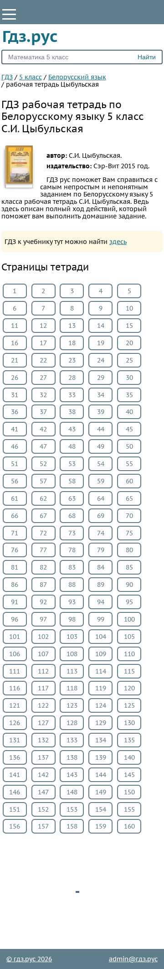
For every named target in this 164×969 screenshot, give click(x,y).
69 (100, 516)
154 (100, 809)
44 (100, 429)
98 (72, 619)
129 (100, 723)
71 (14, 533)
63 (72, 498)
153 (72, 809)
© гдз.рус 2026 (29, 959)
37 (43, 412)
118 (72, 688)
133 (72, 740)
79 (100, 550)
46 (14, 446)
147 (43, 792)
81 (14, 567)
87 (43, 584)
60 (129, 481)
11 (14, 325)
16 (14, 343)
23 (72, 360)
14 (100, 325)
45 (129, 429)
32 (43, 395)
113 (72, 671)
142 (43, 775)
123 (72, 705)
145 (129, 775)
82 (43, 567)
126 (14, 723)
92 (43, 602)
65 (129, 498)
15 (129, 325)
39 (100, 412)
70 (129, 516)
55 (129, 464)
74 (100, 533)
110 (129, 654)
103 (72, 636)
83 (72, 567)
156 (14, 826)
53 (72, 464)
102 (43, 636)
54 (100, 464)
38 (72, 412)
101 (14, 636)
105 (129, 636)
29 (100, 377)
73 (72, 533)
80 (129, 550)
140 (129, 757)
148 (72, 792)
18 (72, 343)
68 (72, 516)
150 (129, 792)
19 (100, 343)
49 (100, 446)
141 (14, 775)
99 (100, 619)
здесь (118, 242)
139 (100, 757)
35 (129, 395)
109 (100, 654)
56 (14, 481)
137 (43, 757)
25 (129, 360)
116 (14, 688)
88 (72, 584)
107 (43, 654)
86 (14, 584)
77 (43, 550)
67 (43, 516)
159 (100, 826)
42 (43, 429)
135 (129, 740)
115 (129, 671)
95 (129, 602)
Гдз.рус (30, 36)
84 (100, 567)
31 (14, 395)
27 (43, 377)
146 (14, 792)
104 (100, 636)
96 (14, 619)
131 (14, 740)
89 (100, 584)
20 (129, 343)
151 (14, 809)
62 (43, 498)
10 (129, 308)
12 (43, 325)
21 (14, 360)
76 (14, 550)
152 (43, 809)
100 (129, 619)
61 (14, 498)
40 (129, 412)
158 (72, 826)
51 (14, 464)
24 (100, 360)
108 (72, 654)
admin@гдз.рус (133, 959)
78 (72, 550)
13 (72, 325)
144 (100, 775)
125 (129, 705)
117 (43, 688)
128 (72, 723)
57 (43, 481)
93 (72, 602)
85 (129, 567)
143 (72, 775)
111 (14, 671)
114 (100, 671)
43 (72, 429)
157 (43, 826)
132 (43, 740)
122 (43, 705)
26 (14, 377)
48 (72, 446)
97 (43, 619)
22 (43, 360)
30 (129, 377)
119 (100, 688)
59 (100, 481)
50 (129, 446)
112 (43, 671)
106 (14, 654)
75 (129, 533)
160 (129, 826)
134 (100, 740)
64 (100, 498)
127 (43, 723)
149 (100, 792)
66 (14, 516)
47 (43, 446)
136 (14, 757)
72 (43, 533)
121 (14, 705)
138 (72, 757)
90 (129, 584)
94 (100, 602)
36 (14, 412)
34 (100, 395)
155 (129, 809)
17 (43, 343)
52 (43, 464)
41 (14, 429)
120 (129, 688)
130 (129, 723)
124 (100, 705)
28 (72, 377)
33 (72, 395)
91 (14, 602)
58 (72, 481)
